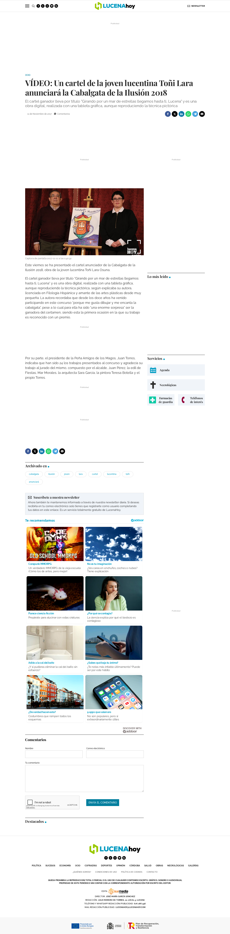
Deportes (106, 865)
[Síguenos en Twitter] (43, 6)
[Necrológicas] (176, 385)
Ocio (27, 75)
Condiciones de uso (106, 872)
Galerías (193, 865)
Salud (147, 865)
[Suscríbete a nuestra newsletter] (84, 504)
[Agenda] (176, 370)
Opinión (120, 865)
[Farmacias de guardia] (160, 400)
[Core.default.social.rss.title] (56, 6)
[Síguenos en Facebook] (38, 6)
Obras (159, 865)
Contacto (152, 872)
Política (36, 865)
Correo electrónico (95, 748)
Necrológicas (175, 865)
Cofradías (91, 865)
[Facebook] (168, 114)
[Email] (202, 114)
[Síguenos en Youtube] (52, 6)
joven (67, 474)
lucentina (111, 474)
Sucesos (50, 865)
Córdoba (134, 865)
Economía (65, 865)
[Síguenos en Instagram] (47, 6)
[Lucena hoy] (115, 853)
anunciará (34, 482)
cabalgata (34, 474)
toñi (128, 474)
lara (81, 474)
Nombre (29, 748)
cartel (95, 474)
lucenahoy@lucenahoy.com (131, 907)
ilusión (51, 474)
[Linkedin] (181, 114)
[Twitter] (175, 114)
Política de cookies (131, 872)
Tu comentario (32, 763)
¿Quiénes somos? (82, 872)
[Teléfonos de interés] (191, 400)
